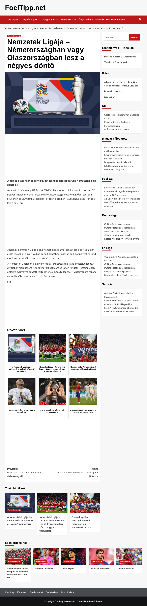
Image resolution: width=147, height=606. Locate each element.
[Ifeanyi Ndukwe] (129, 556)
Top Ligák (12, 19)
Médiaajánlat (36, 592)
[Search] (140, 19)
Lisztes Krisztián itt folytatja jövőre (121, 238)
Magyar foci (48, 19)
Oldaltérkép (52, 592)
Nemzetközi (67, 19)
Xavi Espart (110, 97)
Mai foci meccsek (115, 19)
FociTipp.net (25, 7)
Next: (78, 472)
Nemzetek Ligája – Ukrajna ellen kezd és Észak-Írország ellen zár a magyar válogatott (51, 524)
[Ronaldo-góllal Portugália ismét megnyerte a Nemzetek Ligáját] (85, 503)
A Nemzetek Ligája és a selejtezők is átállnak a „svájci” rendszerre (20, 520)
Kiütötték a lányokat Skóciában (119, 187)
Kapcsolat (22, 592)
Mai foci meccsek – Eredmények (120, 56)
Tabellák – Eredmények (115, 62)
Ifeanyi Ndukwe (126, 568)
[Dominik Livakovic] (46, 556)
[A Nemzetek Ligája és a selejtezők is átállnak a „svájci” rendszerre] (20, 503)
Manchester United (15, 558)
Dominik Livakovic (113, 91)
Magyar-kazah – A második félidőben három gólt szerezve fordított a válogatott (119, 166)
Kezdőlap (9, 592)
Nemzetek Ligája (14, 36)
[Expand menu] (19, 20)
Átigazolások (86, 19)
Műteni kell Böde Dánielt (116, 129)
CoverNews (83, 601)
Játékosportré (41, 561)
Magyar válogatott (47, 507)
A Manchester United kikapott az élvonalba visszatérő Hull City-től (121, 84)
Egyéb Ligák (30, 19)
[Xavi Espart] (73, 556)
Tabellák (99, 19)
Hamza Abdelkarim (100, 568)
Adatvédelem (67, 592)
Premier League (14, 561)
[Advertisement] (52, 157)
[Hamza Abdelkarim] (101, 556)
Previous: (24, 472)
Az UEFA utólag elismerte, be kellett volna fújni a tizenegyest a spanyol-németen (122, 202)
